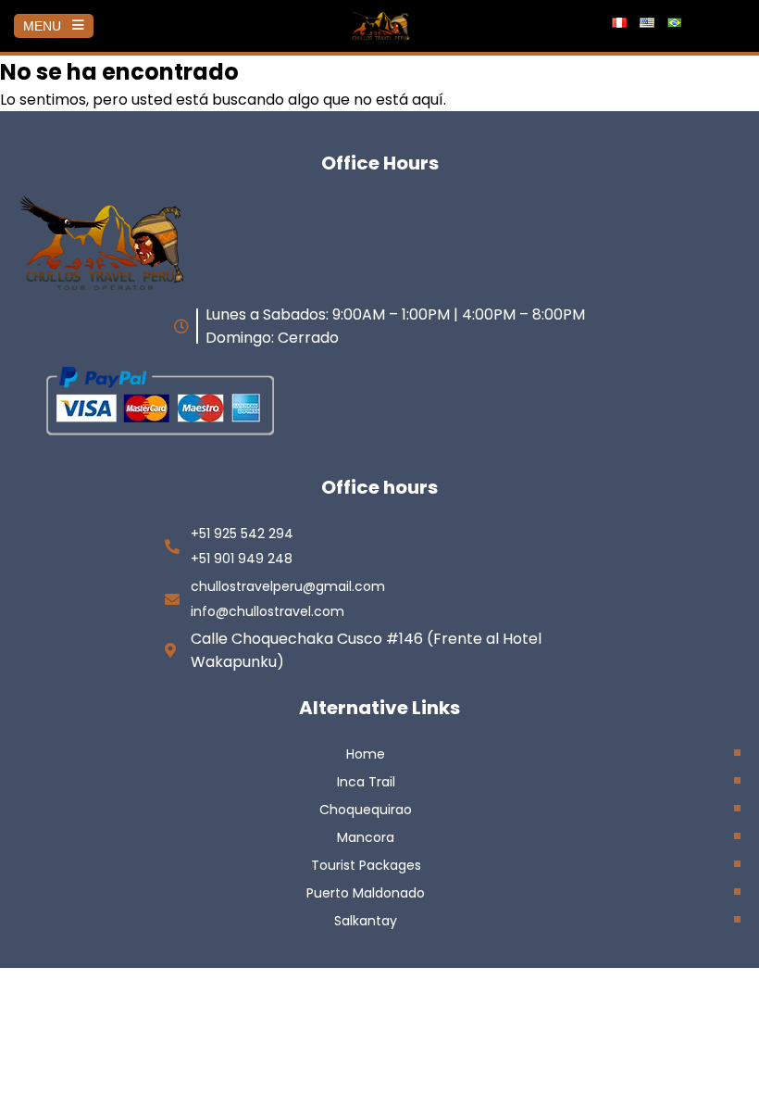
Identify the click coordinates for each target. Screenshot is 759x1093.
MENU (42, 26)
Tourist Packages (366, 865)
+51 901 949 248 (241, 558)
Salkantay (365, 920)
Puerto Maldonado (365, 893)
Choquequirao (365, 809)
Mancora (365, 837)
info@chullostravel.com (267, 611)
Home (365, 754)
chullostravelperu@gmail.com (288, 586)
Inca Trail (366, 782)
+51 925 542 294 (242, 533)
